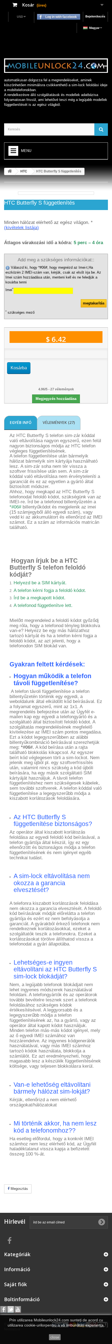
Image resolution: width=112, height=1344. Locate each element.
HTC (23, 171)
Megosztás (19, 1189)
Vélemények (59, 422)
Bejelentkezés (95, 16)
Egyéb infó (21, 422)
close (54, 1337)
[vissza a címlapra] (10, 171)
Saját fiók (15, 1284)
